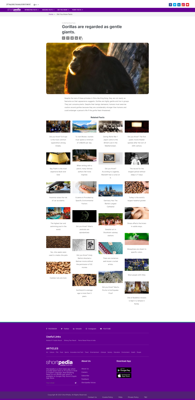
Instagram (92, 329)
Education (117, 352)
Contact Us (92, 397)
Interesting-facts (31, 10)
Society (110, 352)
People (139, 352)
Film (57, 352)
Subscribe (85, 376)
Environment (126, 352)
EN (36, 4)
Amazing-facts (47, 10)
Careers (84, 372)
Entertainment (94, 352)
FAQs (120, 397)
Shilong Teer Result (70, 340)
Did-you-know (62, 10)
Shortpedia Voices (88, 382)
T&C (145, 397)
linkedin (78, 329)
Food (61, 352)
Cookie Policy (107, 397)
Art (47, 352)
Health (133, 352)
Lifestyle (103, 352)
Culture (52, 352)
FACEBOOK (52, 329)
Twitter (66, 329)
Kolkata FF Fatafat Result (54, 340)
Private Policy (133, 397)
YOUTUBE (107, 329)
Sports (67, 352)
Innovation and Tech (76, 352)
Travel (87, 352)
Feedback (85, 379)
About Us (85, 369)
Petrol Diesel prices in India (86, 340)
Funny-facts (77, 10)
